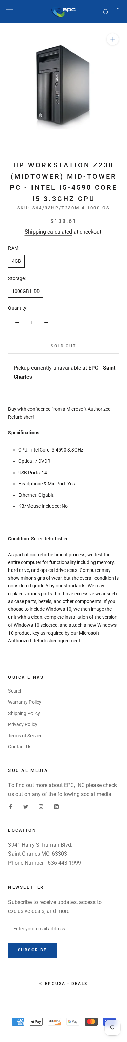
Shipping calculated (48, 231)
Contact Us (19, 746)
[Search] (106, 12)
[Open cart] (118, 11)
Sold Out (63, 346)
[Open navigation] (9, 11)
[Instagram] (41, 806)
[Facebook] (10, 806)
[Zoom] (113, 39)
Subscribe (32, 950)
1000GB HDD (26, 291)
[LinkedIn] (56, 806)
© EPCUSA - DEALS (63, 983)
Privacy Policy (22, 724)
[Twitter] (25, 806)
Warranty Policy (24, 702)
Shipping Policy (24, 713)
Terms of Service (25, 735)
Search (15, 691)
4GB (16, 261)
